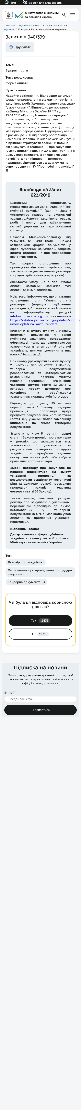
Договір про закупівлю (25, 562)
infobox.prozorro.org (26, 316)
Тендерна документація (26, 582)
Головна (10, 25)
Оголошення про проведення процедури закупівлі (40, 572)
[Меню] (72, 14)
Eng (13, 2)
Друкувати (23, 47)
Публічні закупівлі (29, 25)
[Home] (32, 15)
